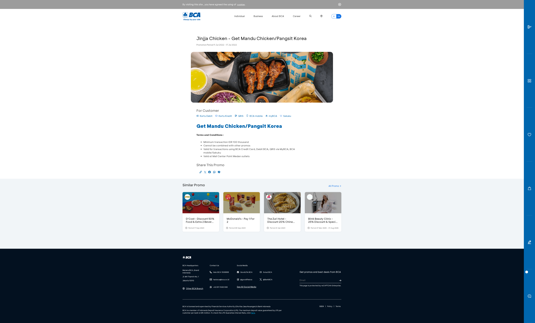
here (253, 313)
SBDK (321, 306)
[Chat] (529, 296)
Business (258, 16)
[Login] (529, 27)
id (334, 16)
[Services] (529, 134)
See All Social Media (246, 287)
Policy (329, 306)
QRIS (240, 115)
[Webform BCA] (529, 242)
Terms (338, 306)
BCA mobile (256, 115)
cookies (241, 4)
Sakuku (287, 115)
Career (297, 16)
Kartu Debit (206, 115)
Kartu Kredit (225, 115)
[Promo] (529, 188)
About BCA (278, 16)
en (339, 16)
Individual (239, 16)
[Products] (529, 81)
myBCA (273, 115)
